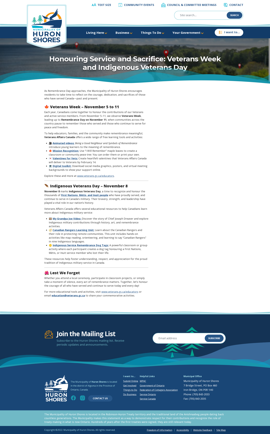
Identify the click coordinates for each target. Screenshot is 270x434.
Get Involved (129, 385)
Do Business (129, 394)
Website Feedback (202, 430)
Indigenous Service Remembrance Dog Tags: (81, 245)
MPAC (143, 381)
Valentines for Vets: (65, 158)
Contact (236, 5)
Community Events (139, 5)
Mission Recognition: (66, 150)
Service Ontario (148, 394)
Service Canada (148, 398)
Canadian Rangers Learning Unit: (73, 230)
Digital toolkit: (62, 166)
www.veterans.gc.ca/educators (95, 176)
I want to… (232, 32)
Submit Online (130, 381)
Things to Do (130, 389)
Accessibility (182, 430)
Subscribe (214, 338)
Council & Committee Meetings (191, 5)
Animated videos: (63, 143)
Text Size (104, 5)
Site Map (221, 430)
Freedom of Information (159, 430)
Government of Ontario (152, 385)
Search (234, 15)
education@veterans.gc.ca (68, 295)
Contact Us (100, 398)
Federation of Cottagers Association (159, 389)
